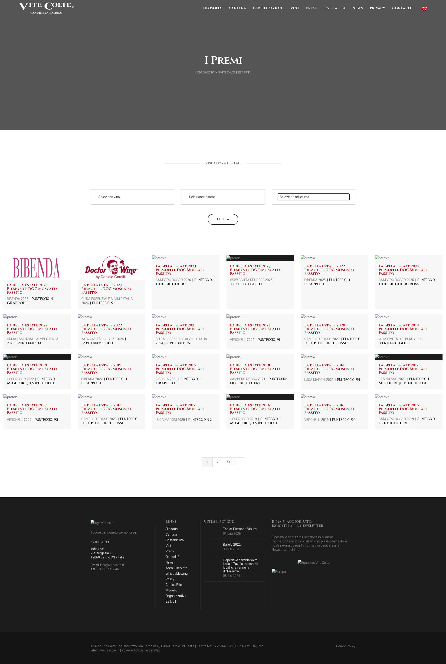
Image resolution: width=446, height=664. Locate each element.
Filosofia (212, 8)
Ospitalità (335, 8)
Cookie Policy (345, 646)
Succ (231, 462)
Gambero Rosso (170, 280)
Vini (295, 8)
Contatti (401, 8)
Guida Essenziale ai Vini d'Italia (107, 299)
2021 (173, 379)
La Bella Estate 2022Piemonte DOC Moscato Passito (329, 270)
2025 (268, 280)
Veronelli (238, 340)
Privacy (377, 8)
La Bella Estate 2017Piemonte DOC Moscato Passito (404, 369)
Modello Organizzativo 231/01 (176, 595)
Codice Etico (175, 585)
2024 (120, 339)
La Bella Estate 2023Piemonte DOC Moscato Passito (32, 288)
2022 (417, 339)
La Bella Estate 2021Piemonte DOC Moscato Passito (181, 329)
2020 (402, 379)
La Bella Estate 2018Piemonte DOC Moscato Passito (181, 369)
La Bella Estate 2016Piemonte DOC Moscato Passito (255, 409)
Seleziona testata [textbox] (202, 197)
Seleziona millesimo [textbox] (294, 197)
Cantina (237, 8)
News (357, 8)
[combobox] (132, 197)
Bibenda (14, 299)
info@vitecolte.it (112, 565)
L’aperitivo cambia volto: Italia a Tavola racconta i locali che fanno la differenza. (240, 565)
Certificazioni (268, 8)
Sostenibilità (175, 540)
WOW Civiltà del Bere (247, 280)
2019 (253, 419)
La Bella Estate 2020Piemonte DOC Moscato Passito (329, 329)
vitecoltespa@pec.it (105, 650)
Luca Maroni (315, 380)
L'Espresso (16, 379)
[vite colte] (46, 8)
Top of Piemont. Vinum (240, 529)
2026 (24, 299)
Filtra (223, 219)
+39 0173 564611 (110, 569)
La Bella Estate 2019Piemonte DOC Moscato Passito (404, 329)
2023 (336, 339)
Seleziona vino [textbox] (109, 197)
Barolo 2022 (232, 544)
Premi (312, 8)
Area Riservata (176, 568)
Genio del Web (150, 650)
